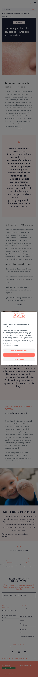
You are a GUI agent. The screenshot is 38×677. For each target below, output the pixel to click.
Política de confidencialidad (10, 345)
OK (19, 355)
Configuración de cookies (19, 350)
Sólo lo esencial (19, 359)
